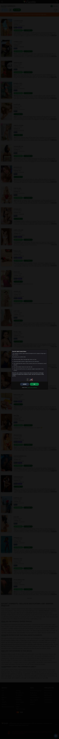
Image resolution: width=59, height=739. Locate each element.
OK (34, 384)
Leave (24, 384)
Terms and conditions (32, 387)
